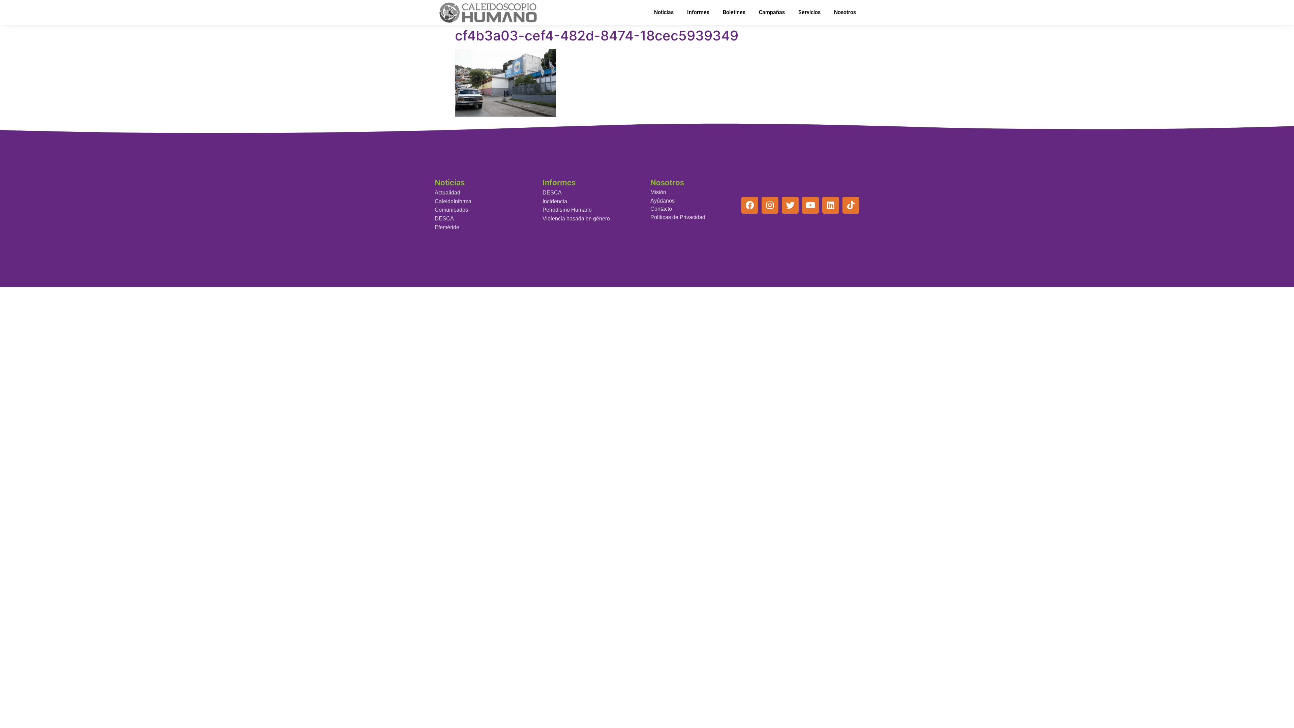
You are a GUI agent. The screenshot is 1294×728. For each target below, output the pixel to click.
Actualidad (447, 192)
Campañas (772, 12)
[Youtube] (810, 205)
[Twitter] (790, 205)
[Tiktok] (850, 205)
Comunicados (451, 210)
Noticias (664, 12)
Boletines (734, 12)
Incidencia (555, 201)
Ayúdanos (662, 201)
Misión (658, 192)
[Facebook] (749, 205)
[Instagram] (770, 205)
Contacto (661, 209)
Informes (698, 12)
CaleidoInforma (453, 201)
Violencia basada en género (576, 218)
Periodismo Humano (567, 210)
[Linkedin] (830, 205)
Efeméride (447, 227)
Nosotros (845, 12)
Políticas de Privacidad (677, 217)
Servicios (809, 12)
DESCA (444, 218)
